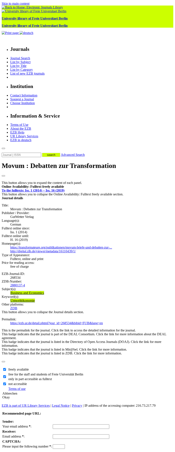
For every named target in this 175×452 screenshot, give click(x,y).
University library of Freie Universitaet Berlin (35, 18)
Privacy (77, 405)
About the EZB (20, 128)
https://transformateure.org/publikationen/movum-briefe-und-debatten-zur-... (61, 247)
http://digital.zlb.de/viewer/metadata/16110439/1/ (43, 251)
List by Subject (20, 62)
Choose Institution (22, 103)
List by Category (21, 69)
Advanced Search (73, 154)
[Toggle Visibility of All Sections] (3, 175)
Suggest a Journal (22, 99)
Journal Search (20, 58)
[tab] (87, 187)
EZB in (20, 140)
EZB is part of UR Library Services (26, 405)
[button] (33, 186)
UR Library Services (24, 136)
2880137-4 (17, 285)
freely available (18, 369)
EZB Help (17, 132)
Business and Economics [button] (27, 293)
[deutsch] (26, 33)
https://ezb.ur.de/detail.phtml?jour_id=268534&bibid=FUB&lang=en (56, 323)
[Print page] (11, 33)
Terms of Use (19, 125)
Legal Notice (61, 405)
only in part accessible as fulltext (30, 379)
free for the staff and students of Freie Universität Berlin (45, 374)
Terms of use (17, 389)
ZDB (13, 308)
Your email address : (16, 426)
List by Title (18, 66)
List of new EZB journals (27, 73)
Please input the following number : (27, 446)
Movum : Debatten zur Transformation (59, 165)
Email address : (13, 436)
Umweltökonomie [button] (22, 300)
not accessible (17, 384)
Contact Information (23, 95)
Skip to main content (15, 3)
